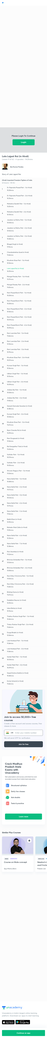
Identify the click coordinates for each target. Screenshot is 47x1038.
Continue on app (23, 1033)
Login (23, 142)
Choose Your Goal (13, 3)
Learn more (23, 816)
